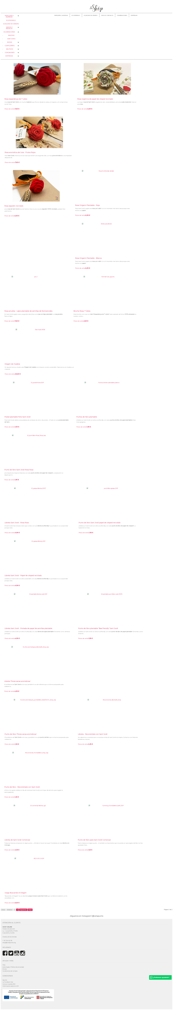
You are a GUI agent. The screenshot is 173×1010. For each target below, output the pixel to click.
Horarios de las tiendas (10, 937)
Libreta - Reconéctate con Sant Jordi (92, 734)
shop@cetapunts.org (9, 942)
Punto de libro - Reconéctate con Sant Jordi (22, 787)
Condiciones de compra (10, 971)
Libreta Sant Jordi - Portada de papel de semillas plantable (28, 628)
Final (30, 909)
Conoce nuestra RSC (9, 984)
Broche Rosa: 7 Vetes (82, 311)
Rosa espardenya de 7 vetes (16, 99)
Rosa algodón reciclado (13, 206)
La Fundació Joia (8, 982)
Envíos (5, 969)
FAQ (4, 965)
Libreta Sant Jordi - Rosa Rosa (17, 523)
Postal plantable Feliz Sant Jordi (18, 417)
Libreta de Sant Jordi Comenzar (17, 840)
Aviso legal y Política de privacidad (13, 967)
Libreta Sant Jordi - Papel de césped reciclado (23, 576)
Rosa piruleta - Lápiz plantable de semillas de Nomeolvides (28, 311)
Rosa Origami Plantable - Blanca (88, 258)
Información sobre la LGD (11, 986)
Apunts (5, 980)
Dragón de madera (12, 364)
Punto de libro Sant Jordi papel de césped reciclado (99, 523)
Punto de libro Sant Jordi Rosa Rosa (18, 470)
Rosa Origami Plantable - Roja (87, 205)
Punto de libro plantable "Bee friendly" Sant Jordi (98, 628)
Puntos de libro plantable (86, 417)
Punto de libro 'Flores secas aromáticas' (21, 734)
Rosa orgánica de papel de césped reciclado (95, 99)
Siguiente (23, 909)
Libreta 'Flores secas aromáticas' (17, 681)
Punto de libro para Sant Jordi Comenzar (94, 840)
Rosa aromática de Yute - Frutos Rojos (20, 152)
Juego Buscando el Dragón (15, 893)
